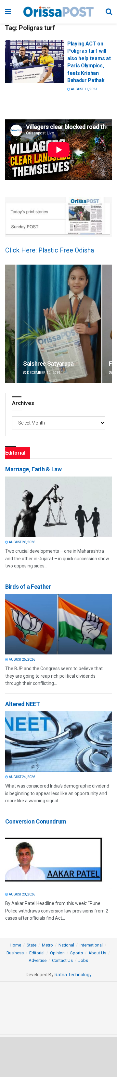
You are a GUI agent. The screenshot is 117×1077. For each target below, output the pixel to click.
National (66, 945)
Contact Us (62, 960)
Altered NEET (22, 704)
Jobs (83, 960)
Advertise (37, 960)
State (31, 945)
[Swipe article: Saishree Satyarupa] (59, 324)
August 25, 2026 (21, 659)
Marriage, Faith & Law (33, 469)
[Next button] (107, 324)
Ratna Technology (73, 974)
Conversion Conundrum (35, 821)
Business (15, 952)
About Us (97, 952)
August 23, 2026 (21, 894)
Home (15, 945)
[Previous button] (10, 324)
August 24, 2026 (21, 777)
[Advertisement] (58, 1056)
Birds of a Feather (28, 586)
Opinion (57, 952)
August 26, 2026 (21, 542)
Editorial (37, 952)
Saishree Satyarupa (48, 363)
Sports (76, 952)
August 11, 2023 (83, 89)
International (91, 945)
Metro (47, 945)
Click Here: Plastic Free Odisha (49, 250)
